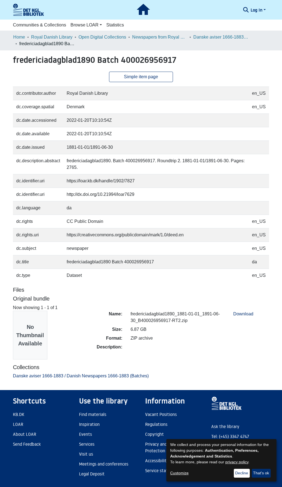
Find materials (92, 414)
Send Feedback (27, 444)
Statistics (115, 25)
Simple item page (141, 76)
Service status (158, 470)
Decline (241, 473)
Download (243, 314)
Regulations (156, 424)
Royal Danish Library (51, 37)
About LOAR (24, 434)
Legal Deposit (92, 474)
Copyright (154, 434)
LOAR (18, 424)
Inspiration (89, 424)
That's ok (261, 473)
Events (85, 434)
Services (86, 444)
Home (19, 37)
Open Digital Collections (102, 37)
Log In (256, 10)
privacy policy (236, 462)
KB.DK (18, 414)
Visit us (86, 454)
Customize (179, 473)
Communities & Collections (39, 25)
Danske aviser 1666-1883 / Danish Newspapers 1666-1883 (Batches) (220, 37)
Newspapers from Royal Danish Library (159, 37)
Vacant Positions (161, 414)
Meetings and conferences (103, 464)
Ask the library (225, 426)
